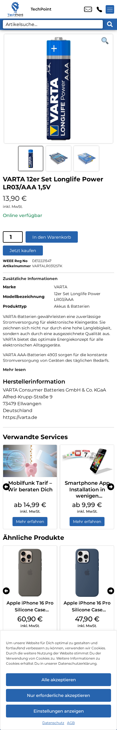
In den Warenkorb (51, 237)
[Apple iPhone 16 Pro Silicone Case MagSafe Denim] (87, 573)
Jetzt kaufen (23, 250)
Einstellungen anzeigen (59, 711)
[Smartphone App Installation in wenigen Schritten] (87, 461)
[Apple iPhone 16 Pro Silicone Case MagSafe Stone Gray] (30, 573)
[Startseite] (15, 9)
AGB (71, 723)
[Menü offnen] (110, 9)
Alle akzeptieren (58, 679)
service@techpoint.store (88, 9)
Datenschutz (53, 723)
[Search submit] (110, 24)
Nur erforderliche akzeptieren (58, 695)
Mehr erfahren (30, 521)
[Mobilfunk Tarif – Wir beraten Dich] (30, 461)
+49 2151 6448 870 (99, 9)
